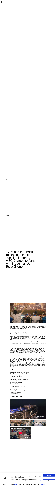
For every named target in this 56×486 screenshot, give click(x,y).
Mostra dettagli (43, 484)
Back (6, 179)
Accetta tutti (49, 475)
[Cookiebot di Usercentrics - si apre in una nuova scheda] (5, 484)
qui (40, 480)
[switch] (23, 484)
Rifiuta (49, 480)
